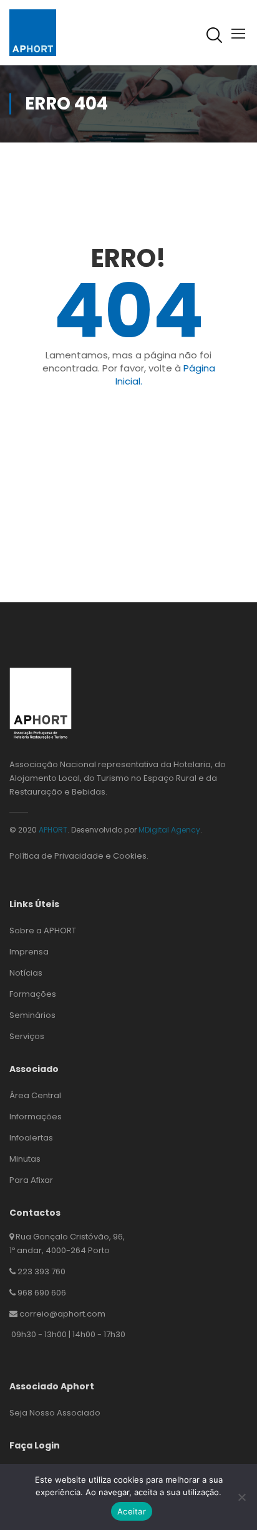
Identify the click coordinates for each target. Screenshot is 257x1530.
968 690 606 (41, 1293)
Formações (32, 994)
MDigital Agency (169, 829)
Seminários (32, 1015)
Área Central (35, 1095)
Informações (35, 1116)
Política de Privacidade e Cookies (78, 856)
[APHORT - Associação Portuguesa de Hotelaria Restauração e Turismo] (32, 32)
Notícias (25, 973)
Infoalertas (31, 1138)
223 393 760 (41, 1271)
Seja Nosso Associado (54, 1413)
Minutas (25, 1159)
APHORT (53, 829)
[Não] (241, 1497)
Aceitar (131, 1511)
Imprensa (29, 952)
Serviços (26, 1036)
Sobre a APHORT (42, 930)
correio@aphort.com (62, 1314)
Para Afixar (31, 1180)
